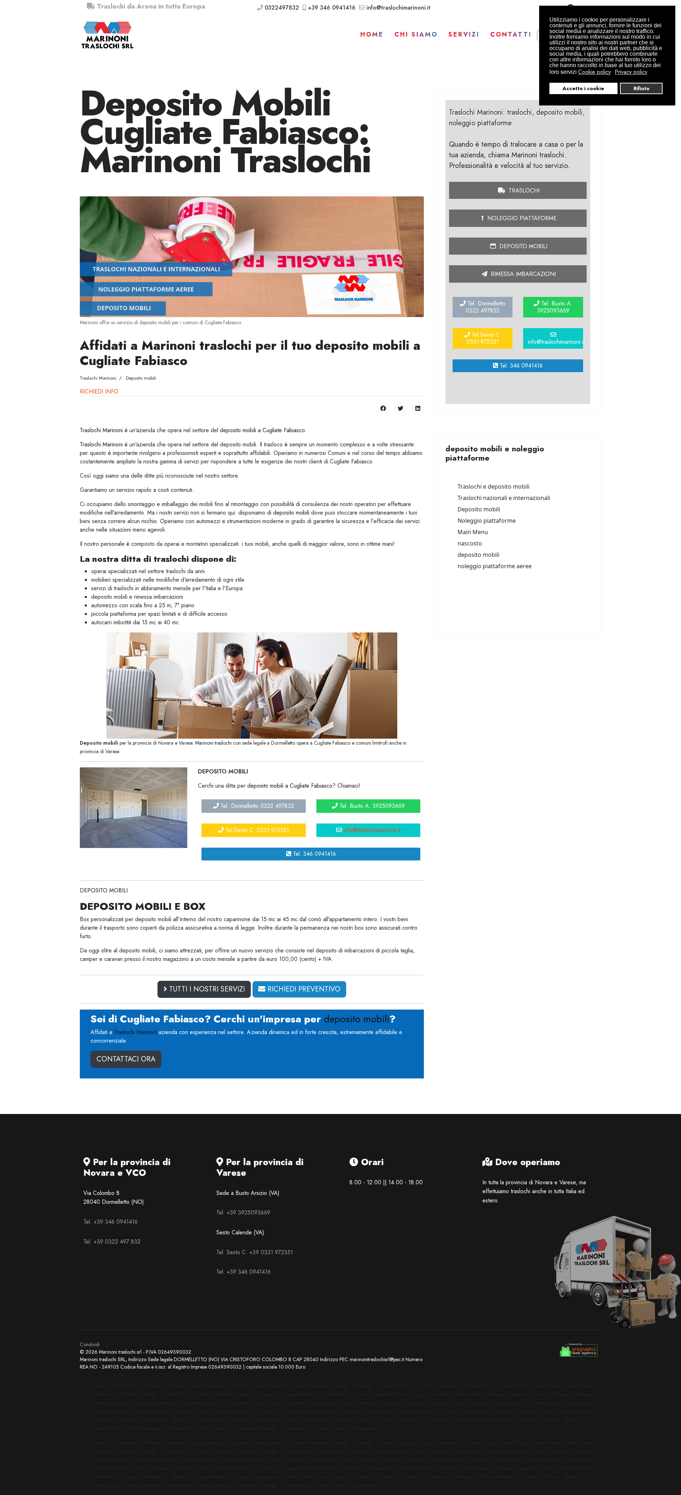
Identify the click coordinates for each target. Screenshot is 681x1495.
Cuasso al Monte (575, 1411)
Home (372, 34)
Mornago (478, 1403)
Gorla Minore (334, 1394)
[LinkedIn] (418, 408)
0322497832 (282, 8)
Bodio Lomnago (215, 1428)
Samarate (363, 1386)
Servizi (464, 34)
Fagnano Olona (480, 1386)
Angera (275, 1403)
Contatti (511, 34)
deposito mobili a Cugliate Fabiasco (262, 430)
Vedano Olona (469, 1394)
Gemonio (365, 1420)
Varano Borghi (108, 1428)
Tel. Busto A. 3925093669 (371, 806)
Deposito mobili (522, 246)
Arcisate (202, 1394)
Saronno (175, 1386)
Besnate (296, 1403)
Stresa (340, 1428)
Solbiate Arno (382, 1411)
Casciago (502, 1411)
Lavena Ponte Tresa (244, 1403)
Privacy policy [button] (631, 72)
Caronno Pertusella (309, 1386)
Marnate (441, 1394)
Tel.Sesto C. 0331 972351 (256, 830)
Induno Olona (175, 1394)
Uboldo (128, 1394)
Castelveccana (297, 1428)
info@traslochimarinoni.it (398, 8)
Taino (548, 1411)
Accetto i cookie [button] (583, 88)
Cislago (149, 1394)
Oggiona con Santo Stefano (309, 1411)
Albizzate (368, 1403)
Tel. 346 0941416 (313, 854)
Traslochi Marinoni (101, 430)
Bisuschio (268, 1411)
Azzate (204, 1411)
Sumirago (583, 1394)
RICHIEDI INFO (99, 391)
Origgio (420, 1394)
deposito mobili (291, 513)
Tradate (239, 1386)
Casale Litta (438, 1420)
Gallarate (153, 1386)
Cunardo (342, 1420)
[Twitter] (400, 408)
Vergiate (268, 1394)
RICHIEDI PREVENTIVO (302, 989)
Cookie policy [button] (594, 72)
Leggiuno (527, 1411)
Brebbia (180, 1420)
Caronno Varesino (111, 1411)
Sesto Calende (581, 1386)
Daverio (241, 1420)
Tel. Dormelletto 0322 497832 (256, 806)
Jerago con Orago (446, 1403)
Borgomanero (365, 1428)
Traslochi (523, 190)
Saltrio (290, 1420)
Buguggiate (266, 1420)
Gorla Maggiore (508, 1403)
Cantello (183, 1411)
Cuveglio (129, 1420)
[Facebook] (383, 408)
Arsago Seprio (579, 1403)
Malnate (341, 1386)
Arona (322, 1428)
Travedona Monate (418, 1411)
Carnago (560, 1394)
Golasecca (411, 1420)
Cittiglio (449, 1411)
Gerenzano (105, 1394)
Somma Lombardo (269, 1386)
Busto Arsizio (126, 1386)
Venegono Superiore (508, 1394)
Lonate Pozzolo (546, 1386)
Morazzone (352, 1411)
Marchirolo (104, 1420)
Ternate (552, 1420)
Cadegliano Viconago (256, 1428)
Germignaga (475, 1411)
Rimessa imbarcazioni (522, 274)
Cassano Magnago (207, 1386)
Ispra (348, 1403)
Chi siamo (416, 34)
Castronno (414, 1403)
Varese (101, 1386)
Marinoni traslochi (213, 742)
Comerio (387, 1420)
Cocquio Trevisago (151, 1411)
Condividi (90, 1344)
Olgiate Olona (513, 1386)
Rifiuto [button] (641, 88)
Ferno (539, 1394)
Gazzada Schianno (235, 1411)
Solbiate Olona (324, 1403)
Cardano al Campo (396, 1386)
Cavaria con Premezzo (157, 1403)
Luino (426, 1386)
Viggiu (391, 1403)
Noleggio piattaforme (521, 218)
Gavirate (224, 1394)
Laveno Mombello (299, 1394)
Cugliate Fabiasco (210, 1420)
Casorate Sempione (202, 1403)
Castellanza (448, 1386)
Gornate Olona (180, 1428)
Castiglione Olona (389, 1394)
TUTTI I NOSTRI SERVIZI (206, 989)
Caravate (530, 1420)
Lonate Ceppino (544, 1403)
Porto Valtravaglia (144, 1428)
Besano (572, 1420)
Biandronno (155, 1420)
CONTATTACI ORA (125, 1059)
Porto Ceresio (315, 1420)
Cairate (359, 1394)
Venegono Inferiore (112, 1403)
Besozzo (246, 1394)
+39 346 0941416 (331, 8)
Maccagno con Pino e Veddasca (485, 1420)
